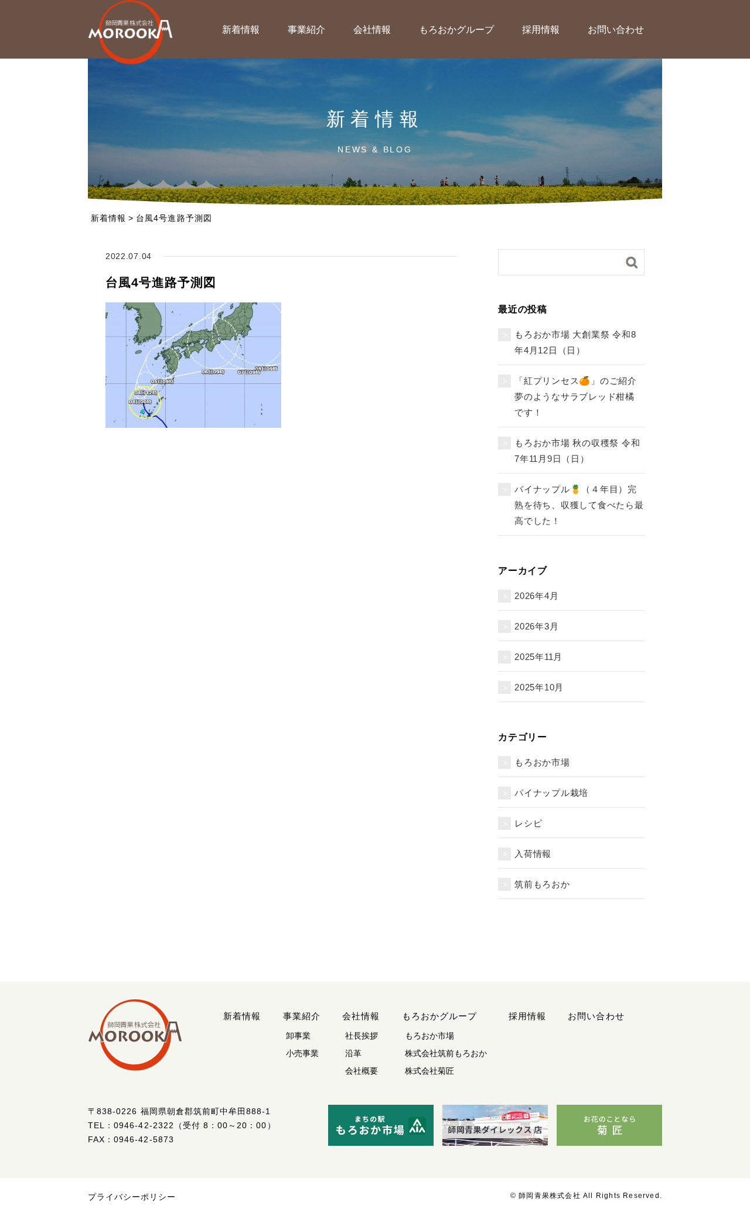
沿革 (353, 1053)
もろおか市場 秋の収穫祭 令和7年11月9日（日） (577, 451)
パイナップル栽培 (551, 793)
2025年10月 (539, 687)
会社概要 (361, 1070)
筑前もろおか (542, 884)
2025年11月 (538, 657)
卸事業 (298, 1035)
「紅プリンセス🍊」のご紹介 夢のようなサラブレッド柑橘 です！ (579, 396)
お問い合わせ (616, 30)
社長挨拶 (361, 1035)
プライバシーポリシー (132, 1196)
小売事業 (302, 1053)
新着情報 (241, 30)
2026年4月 (536, 596)
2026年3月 (536, 626)
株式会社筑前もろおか (446, 1053)
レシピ (528, 823)
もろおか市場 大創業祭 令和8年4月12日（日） (575, 342)
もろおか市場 (542, 762)
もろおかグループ (456, 30)
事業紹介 (306, 30)
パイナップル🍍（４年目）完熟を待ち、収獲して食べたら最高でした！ (579, 505)
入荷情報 (532, 854)
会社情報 (372, 30)
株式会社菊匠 (429, 1070)
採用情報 (541, 30)
